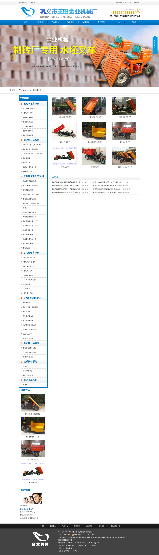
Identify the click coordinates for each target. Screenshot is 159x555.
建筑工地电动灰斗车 (29, 239)
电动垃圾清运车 (28, 357)
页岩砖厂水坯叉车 (29, 338)
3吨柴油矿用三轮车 (29, 266)
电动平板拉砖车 (28, 234)
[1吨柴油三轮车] (33, 448)
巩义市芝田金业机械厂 (85, 532)
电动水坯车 (26, 311)
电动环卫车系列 (31, 343)
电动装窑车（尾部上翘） (31, 307)
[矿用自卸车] (33, 471)
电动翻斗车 (82, 537)
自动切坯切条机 (28, 316)
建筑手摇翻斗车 (28, 230)
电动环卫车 (106, 537)
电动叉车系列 (30, 380)
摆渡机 (25, 366)
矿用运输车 (26, 284)
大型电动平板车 (28, 117)
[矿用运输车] (94, 156)
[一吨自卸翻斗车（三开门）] (33, 425)
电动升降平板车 (28, 135)
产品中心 (65, 526)
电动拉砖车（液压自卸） (31, 185)
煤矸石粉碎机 (27, 371)
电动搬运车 (26, 248)
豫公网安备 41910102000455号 (84, 534)
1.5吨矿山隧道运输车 (30, 280)
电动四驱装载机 (28, 375)
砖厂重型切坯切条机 (29, 325)
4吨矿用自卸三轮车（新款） (32, 145)
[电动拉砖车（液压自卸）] (33, 403)
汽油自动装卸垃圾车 (29, 352)
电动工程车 (26, 158)
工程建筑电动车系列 (34, 176)
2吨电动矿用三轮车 (29, 257)
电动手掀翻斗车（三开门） (32, 221)
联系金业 (137, 2)
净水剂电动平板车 (29, 108)
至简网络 (69, 548)
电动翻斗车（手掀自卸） (31, 149)
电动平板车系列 (31, 103)
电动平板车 (67, 537)
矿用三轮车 (90, 537)
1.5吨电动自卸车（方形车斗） (33, 154)
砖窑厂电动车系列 (32, 298)
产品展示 (55, 22)
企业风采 (116, 22)
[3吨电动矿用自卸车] (94, 106)
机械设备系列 (30, 361)
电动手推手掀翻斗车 (29, 217)
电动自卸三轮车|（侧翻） (31, 203)
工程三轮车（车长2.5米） (31, 194)
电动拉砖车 (114, 537)
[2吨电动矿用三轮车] (64, 106)
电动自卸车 (75, 537)
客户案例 (101, 22)
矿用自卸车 (26, 289)
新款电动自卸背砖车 (29, 181)
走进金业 (39, 22)
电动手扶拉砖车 (28, 243)
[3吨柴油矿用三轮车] (124, 106)
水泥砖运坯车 (27, 334)
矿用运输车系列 (36, 90)
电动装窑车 (121, 537)
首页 (25, 22)
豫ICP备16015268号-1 (71, 551)
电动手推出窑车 (28, 320)
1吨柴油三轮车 (28, 293)
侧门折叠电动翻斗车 (29, 167)
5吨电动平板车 (28, 113)
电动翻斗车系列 (31, 140)
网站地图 (119, 2)
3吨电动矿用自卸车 (29, 262)
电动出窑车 (26, 303)
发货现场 (85, 22)
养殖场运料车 (27, 171)
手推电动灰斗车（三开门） (32, 226)
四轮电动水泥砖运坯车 (30, 329)
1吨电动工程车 (28, 271)
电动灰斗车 (26, 162)
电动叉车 (26, 385)
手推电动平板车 (28, 131)
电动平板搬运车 (28, 122)
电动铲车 (26, 208)
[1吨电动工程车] (64, 131)
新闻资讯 (70, 22)
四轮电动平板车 (28, 126)
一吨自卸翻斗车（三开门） (32, 275)
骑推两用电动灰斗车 (29, 212)
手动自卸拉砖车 (28, 190)
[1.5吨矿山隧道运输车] (124, 156)
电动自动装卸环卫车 (29, 348)
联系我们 (132, 22)
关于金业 (128, 2)
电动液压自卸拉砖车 (29, 199)
